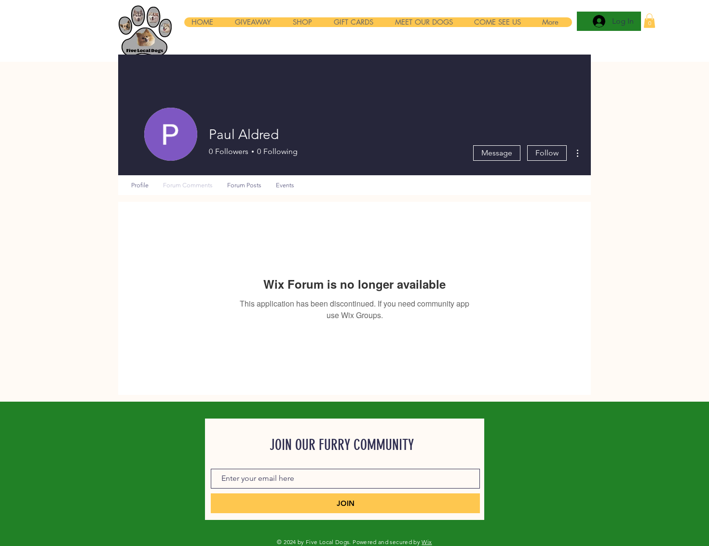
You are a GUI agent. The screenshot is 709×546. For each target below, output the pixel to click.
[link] (649, 21)
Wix (427, 542)
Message (496, 152)
